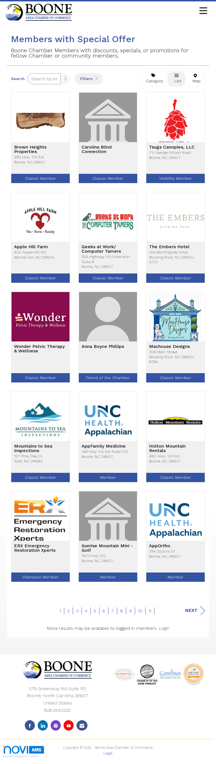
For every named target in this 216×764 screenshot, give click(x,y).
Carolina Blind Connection (97, 149)
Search (18, 78)
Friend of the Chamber (108, 377)
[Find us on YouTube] (69, 725)
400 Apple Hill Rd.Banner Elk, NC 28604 (34, 254)
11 (149, 611)
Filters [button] (87, 78)
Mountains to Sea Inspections (33, 448)
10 (140, 611)
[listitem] (40, 142)
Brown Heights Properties (30, 149)
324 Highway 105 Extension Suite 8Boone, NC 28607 (106, 261)
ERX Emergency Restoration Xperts (34, 548)
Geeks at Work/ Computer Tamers (101, 249)
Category (153, 81)
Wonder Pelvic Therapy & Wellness (39, 348)
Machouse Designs (169, 346)
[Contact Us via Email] (81, 725)
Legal (108, 753)
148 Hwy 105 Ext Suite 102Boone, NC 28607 (105, 454)
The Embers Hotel (169, 247)
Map (195, 81)
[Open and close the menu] (141, 11)
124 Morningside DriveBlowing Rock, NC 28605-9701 (172, 257)
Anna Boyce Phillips (103, 346)
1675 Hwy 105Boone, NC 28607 (97, 558)
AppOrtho (159, 546)
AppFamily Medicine (104, 446)
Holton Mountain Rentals (167, 448)
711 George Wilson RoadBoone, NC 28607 (170, 154)
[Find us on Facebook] (30, 725)
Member (108, 477)
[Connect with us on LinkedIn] (43, 725)
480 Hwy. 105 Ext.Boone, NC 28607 (165, 458)
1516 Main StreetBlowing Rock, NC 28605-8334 (172, 357)
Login (164, 628)
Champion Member (40, 577)
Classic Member (40, 178)
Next (191, 610)
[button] (65, 78)
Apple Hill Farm (31, 247)
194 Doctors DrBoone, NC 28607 (165, 553)
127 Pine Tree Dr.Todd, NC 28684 (28, 458)
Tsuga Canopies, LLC (172, 147)
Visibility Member (175, 178)
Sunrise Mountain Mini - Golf (107, 548)
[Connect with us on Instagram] (56, 725)
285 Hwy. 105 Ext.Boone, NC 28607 (30, 159)
